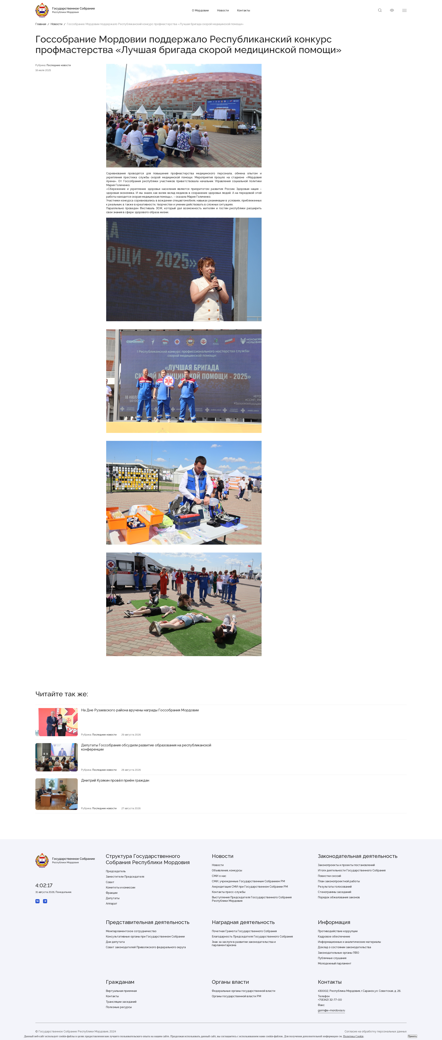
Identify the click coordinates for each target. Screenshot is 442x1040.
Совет (110, 882)
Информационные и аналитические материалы (349, 942)
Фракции (111, 892)
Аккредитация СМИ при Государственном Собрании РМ (250, 886)
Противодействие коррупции (338, 931)
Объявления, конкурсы (227, 870)
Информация (334, 922)
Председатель (116, 871)
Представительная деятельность (147, 922)
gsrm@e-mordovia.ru (331, 1010)
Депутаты (112, 898)
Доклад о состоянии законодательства (344, 947)
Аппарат (111, 903)
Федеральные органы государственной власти (243, 991)
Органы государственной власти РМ (236, 996)
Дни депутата (115, 942)
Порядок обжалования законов (339, 897)
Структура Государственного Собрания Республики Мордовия (148, 859)
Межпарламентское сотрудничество (131, 931)
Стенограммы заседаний (334, 892)
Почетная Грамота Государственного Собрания (244, 931)
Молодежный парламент (334, 963)
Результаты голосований (335, 886)
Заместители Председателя (125, 876)
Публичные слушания (332, 958)
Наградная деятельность (243, 922)
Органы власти (230, 982)
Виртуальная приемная (121, 991)
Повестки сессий (329, 876)
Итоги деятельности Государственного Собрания (352, 870)
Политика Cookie (353, 1036)
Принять (412, 1036)
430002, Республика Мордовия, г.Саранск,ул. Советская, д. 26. (359, 991)
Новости (223, 10)
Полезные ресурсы (119, 1007)
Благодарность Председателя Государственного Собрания (252, 936)
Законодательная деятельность (357, 856)
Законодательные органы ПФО (338, 952)
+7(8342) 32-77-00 (330, 999)
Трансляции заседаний (121, 1001)
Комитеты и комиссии (120, 887)
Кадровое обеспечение (334, 936)
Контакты (243, 10)
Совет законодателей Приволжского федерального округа (146, 947)
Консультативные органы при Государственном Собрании (145, 936)
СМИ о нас (219, 876)
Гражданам (120, 982)
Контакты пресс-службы (228, 892)
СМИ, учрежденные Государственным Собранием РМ (248, 881)
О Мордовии (200, 10)
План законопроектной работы (339, 881)
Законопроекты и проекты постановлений (346, 865)
